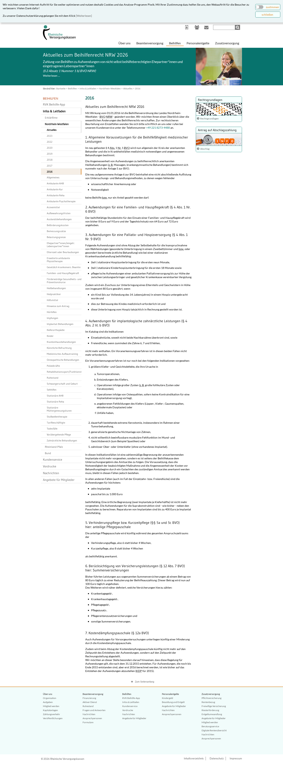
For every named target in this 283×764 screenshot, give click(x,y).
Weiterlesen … (51, 75)
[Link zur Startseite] (59, 39)
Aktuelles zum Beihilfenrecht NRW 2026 (85, 55)
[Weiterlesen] (84, 15)
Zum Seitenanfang (144, 681)
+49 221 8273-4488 (158, 127)
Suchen (238, 27)
